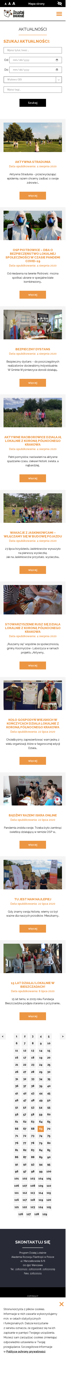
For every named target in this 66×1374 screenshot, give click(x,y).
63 (33, 1122)
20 (49, 1058)
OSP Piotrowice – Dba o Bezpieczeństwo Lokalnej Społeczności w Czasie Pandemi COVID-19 (33, 255)
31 (17, 1079)
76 (17, 1143)
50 (49, 1101)
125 (49, 1208)
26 (17, 1072)
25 (49, 1065)
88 (33, 1158)
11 (17, 1051)
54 (41, 1108)
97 (25, 1172)
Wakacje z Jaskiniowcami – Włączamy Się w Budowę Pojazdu (33, 534)
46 (17, 1101)
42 (25, 1094)
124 (41, 1208)
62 (25, 1122)
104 (41, 1179)
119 (41, 1200)
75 (49, 1136)
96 (17, 1172)
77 (25, 1143)
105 (49, 1179)
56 (17, 1115)
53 (33, 1108)
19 (41, 1058)
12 (25, 1051)
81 (17, 1151)
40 (49, 1086)
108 (33, 1186)
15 (49, 1051)
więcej (37, 197)
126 (21, 1215)
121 (17, 1208)
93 (33, 1165)
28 (33, 1072)
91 (17, 1165)
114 (41, 1193)
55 (49, 1108)
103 (33, 1179)
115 (49, 1193)
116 (17, 1200)
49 (41, 1101)
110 (49, 1186)
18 (33, 1058)
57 (25, 1115)
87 (25, 1158)
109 (41, 1186)
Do (14, 70)
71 (17, 1136)
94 (41, 1165)
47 (25, 1101)
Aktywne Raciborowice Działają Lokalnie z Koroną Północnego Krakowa (32, 440)
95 (49, 1165)
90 (49, 1158)
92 (25, 1165)
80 (49, 1143)
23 (33, 1065)
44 (41, 1094)
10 (49, 1044)
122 (25, 1208)
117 (25, 1200)
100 (49, 1172)
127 (29, 1215)
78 (33, 1143)
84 (41, 1151)
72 (25, 1136)
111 (17, 1193)
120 (49, 1200)
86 (17, 1158)
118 (33, 1200)
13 (33, 1051)
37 (25, 1086)
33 (33, 1079)
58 (33, 1115)
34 (41, 1079)
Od (14, 60)
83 (33, 1151)
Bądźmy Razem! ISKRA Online (33, 815)
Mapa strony (36, 3)
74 (41, 1136)
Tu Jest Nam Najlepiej (32, 899)
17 (25, 1058)
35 (49, 1079)
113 (33, 1193)
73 (33, 1136)
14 (41, 1051)
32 (25, 1079)
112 (25, 1193)
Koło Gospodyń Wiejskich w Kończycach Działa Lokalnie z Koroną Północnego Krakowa (32, 723)
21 (17, 1065)
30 (49, 1072)
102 (25, 1179)
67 (25, 1129)
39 (41, 1086)
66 (17, 1129)
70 (49, 1129)
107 (25, 1186)
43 (33, 1094)
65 (49, 1122)
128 (37, 1215)
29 (41, 1072)
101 (17, 1179)
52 (25, 1108)
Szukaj (33, 102)
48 (33, 1101)
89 (41, 1158)
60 (49, 1115)
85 (49, 1151)
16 (17, 1058)
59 (41, 1115)
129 (45, 1215)
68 (33, 1129)
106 (17, 1186)
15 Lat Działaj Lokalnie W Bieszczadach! (33, 984)
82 (25, 1151)
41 (17, 1094)
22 (25, 1065)
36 (17, 1086)
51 (17, 1108)
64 (41, 1122)
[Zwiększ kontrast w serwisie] (59, 3)
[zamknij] (61, 1304)
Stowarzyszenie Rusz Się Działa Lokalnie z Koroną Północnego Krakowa (33, 627)
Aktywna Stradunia (33, 162)
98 (33, 1172)
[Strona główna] (14, 13)
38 (33, 1086)
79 (41, 1143)
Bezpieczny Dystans (32, 349)
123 (33, 1208)
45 (49, 1094)
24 (41, 1065)
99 (41, 1172)
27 (25, 1072)
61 (17, 1122)
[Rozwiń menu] (59, 14)
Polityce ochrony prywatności (25, 1351)
